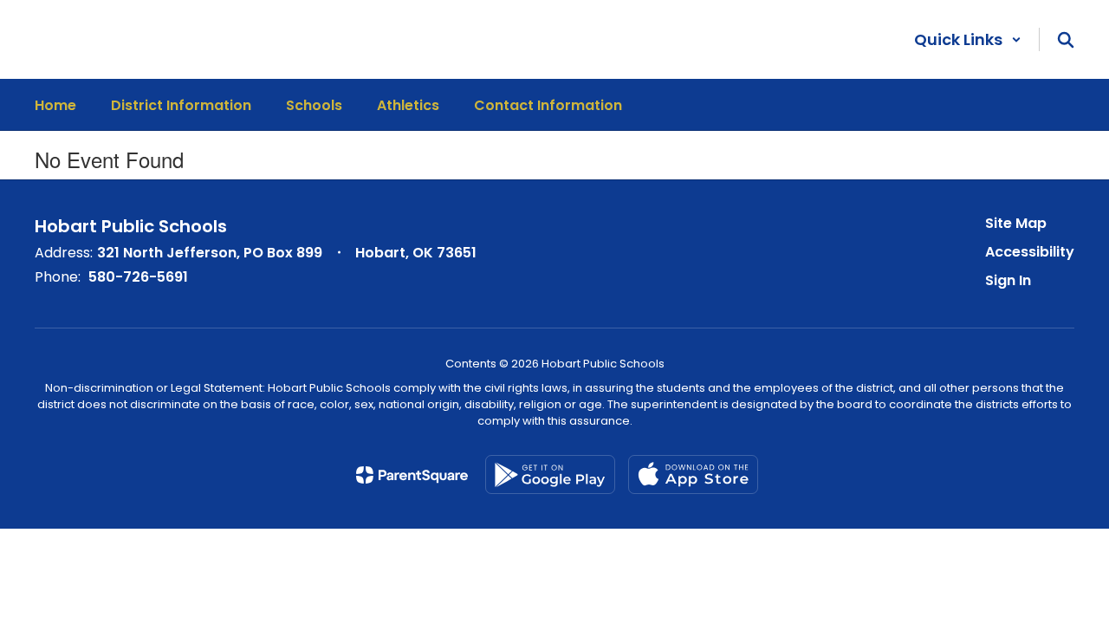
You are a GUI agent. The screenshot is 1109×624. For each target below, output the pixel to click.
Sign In (1008, 280)
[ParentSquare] (412, 475)
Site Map (1016, 223)
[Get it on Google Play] (550, 474)
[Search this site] (1065, 40)
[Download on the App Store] (693, 474)
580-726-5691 (138, 277)
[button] (967, 39)
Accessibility (1029, 252)
